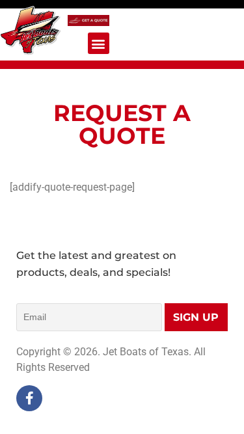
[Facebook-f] (29, 398)
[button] (98, 43)
